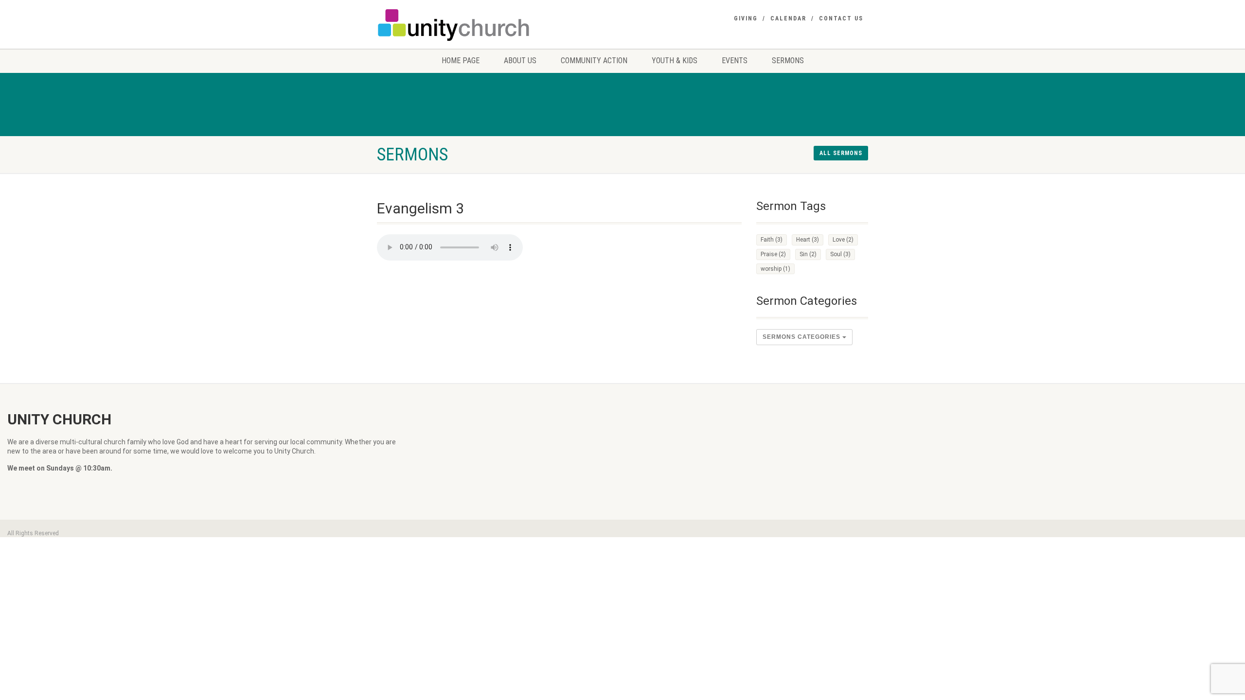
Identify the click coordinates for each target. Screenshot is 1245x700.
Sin (808, 254)
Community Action (594, 60)
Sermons (788, 60)
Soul (840, 254)
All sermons (840, 153)
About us (520, 60)
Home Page (461, 60)
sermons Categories (802, 336)
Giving (746, 18)
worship (775, 268)
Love (843, 239)
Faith (772, 239)
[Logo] (454, 24)
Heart (807, 239)
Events (734, 60)
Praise (773, 254)
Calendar (788, 18)
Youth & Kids (674, 60)
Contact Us (841, 18)
